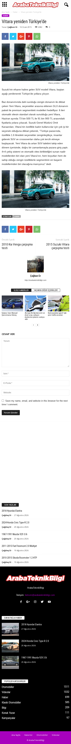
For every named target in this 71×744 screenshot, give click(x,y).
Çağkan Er (12, 27)
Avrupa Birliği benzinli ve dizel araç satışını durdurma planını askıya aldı (35, 316)
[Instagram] (35, 602)
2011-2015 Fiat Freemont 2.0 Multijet (19, 546)
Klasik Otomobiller (11, 702)
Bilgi (4, 707)
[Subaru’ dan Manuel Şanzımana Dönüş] (12, 303)
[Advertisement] (35, 460)
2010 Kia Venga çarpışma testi (17, 246)
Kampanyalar (8, 718)
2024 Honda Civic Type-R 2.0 (15, 522)
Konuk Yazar (8, 713)
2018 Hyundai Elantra (12, 510)
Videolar (6, 692)
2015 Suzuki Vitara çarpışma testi (57, 246)
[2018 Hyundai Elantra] (10, 629)
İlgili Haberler (21, 290)
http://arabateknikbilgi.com (35, 280)
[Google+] (28, 602)
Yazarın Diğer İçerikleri (46, 290)
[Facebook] (21, 602)
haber (16, 216)
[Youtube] (50, 602)
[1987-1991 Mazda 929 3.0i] (10, 662)
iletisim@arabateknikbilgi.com (40, 595)
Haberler (28, 735)
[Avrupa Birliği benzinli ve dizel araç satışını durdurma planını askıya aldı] (35, 303)
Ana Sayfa (5, 12)
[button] (65, 5)
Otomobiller (8, 687)
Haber (15, 12)
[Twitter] (43, 602)
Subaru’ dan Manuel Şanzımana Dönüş (10, 314)
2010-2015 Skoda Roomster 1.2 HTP (19, 557)
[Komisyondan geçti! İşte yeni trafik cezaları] (58, 303)
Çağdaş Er (6, 515)
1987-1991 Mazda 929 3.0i (14, 534)
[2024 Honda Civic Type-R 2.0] (10, 645)
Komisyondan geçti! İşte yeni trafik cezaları (57, 314)
